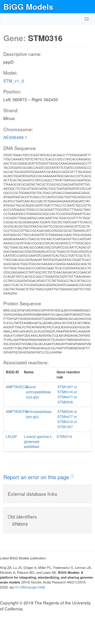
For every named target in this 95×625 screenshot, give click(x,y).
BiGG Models (28, 6)
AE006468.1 (15, 137)
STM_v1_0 (13, 81)
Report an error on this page (37, 477)
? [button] (72, 476)
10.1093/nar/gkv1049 (30, 587)
